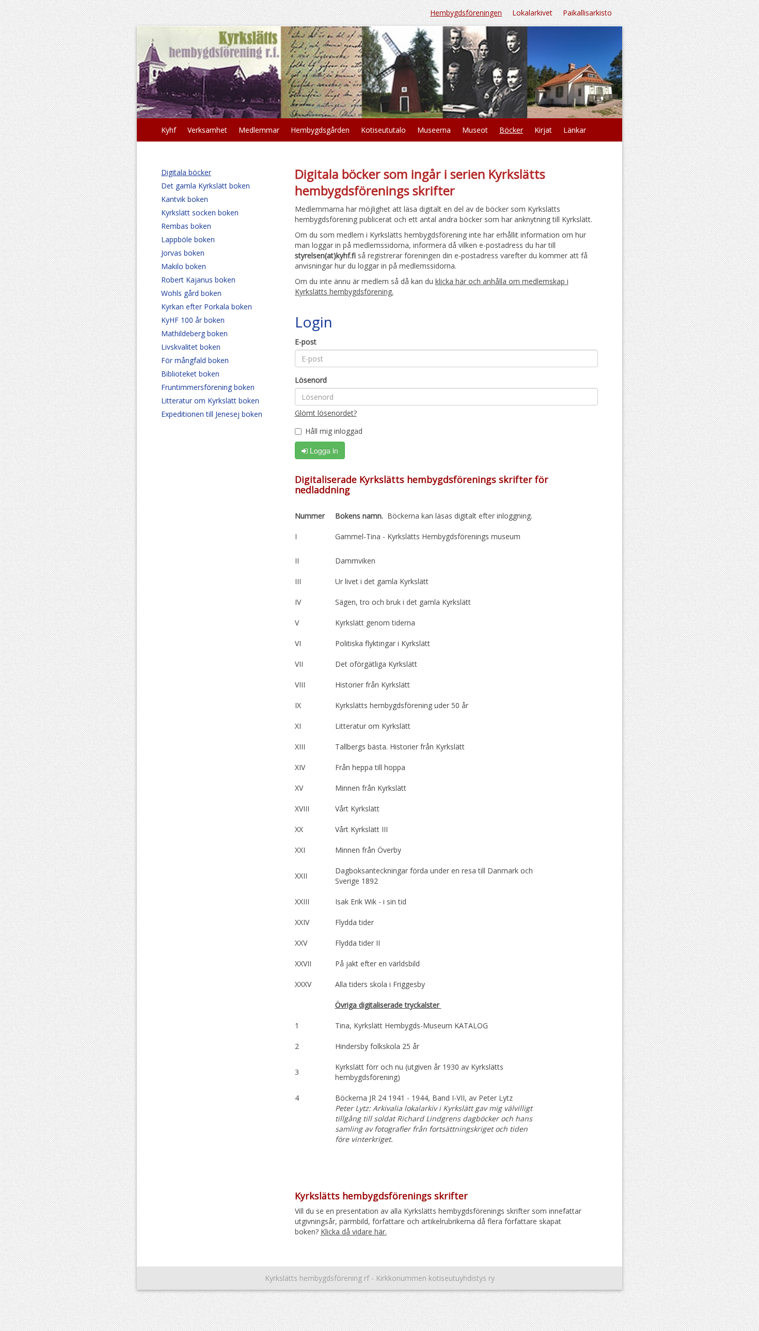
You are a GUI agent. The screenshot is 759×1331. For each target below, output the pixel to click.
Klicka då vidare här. (354, 1231)
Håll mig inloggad (333, 431)
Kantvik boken (184, 199)
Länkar (574, 130)
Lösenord (311, 380)
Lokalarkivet (532, 13)
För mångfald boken (195, 360)
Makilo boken (183, 266)
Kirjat (543, 130)
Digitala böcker (186, 172)
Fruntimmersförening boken (208, 387)
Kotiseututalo (383, 130)
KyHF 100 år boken (193, 320)
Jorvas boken (182, 253)
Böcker (511, 130)
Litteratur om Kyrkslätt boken (210, 400)
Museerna (434, 130)
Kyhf (168, 130)
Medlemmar (259, 130)
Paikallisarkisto (587, 13)
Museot (475, 130)
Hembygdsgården (320, 130)
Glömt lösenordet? (326, 413)
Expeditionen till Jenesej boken (211, 414)
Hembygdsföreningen (466, 13)
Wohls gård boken (191, 293)
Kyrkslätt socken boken (200, 212)
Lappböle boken (188, 239)
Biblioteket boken (190, 374)
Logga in (323, 450)
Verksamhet (207, 130)
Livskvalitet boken (190, 347)
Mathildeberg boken (194, 333)
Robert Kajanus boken (198, 280)
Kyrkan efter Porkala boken (206, 306)
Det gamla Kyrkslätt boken (205, 186)
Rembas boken (186, 226)
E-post (306, 342)
